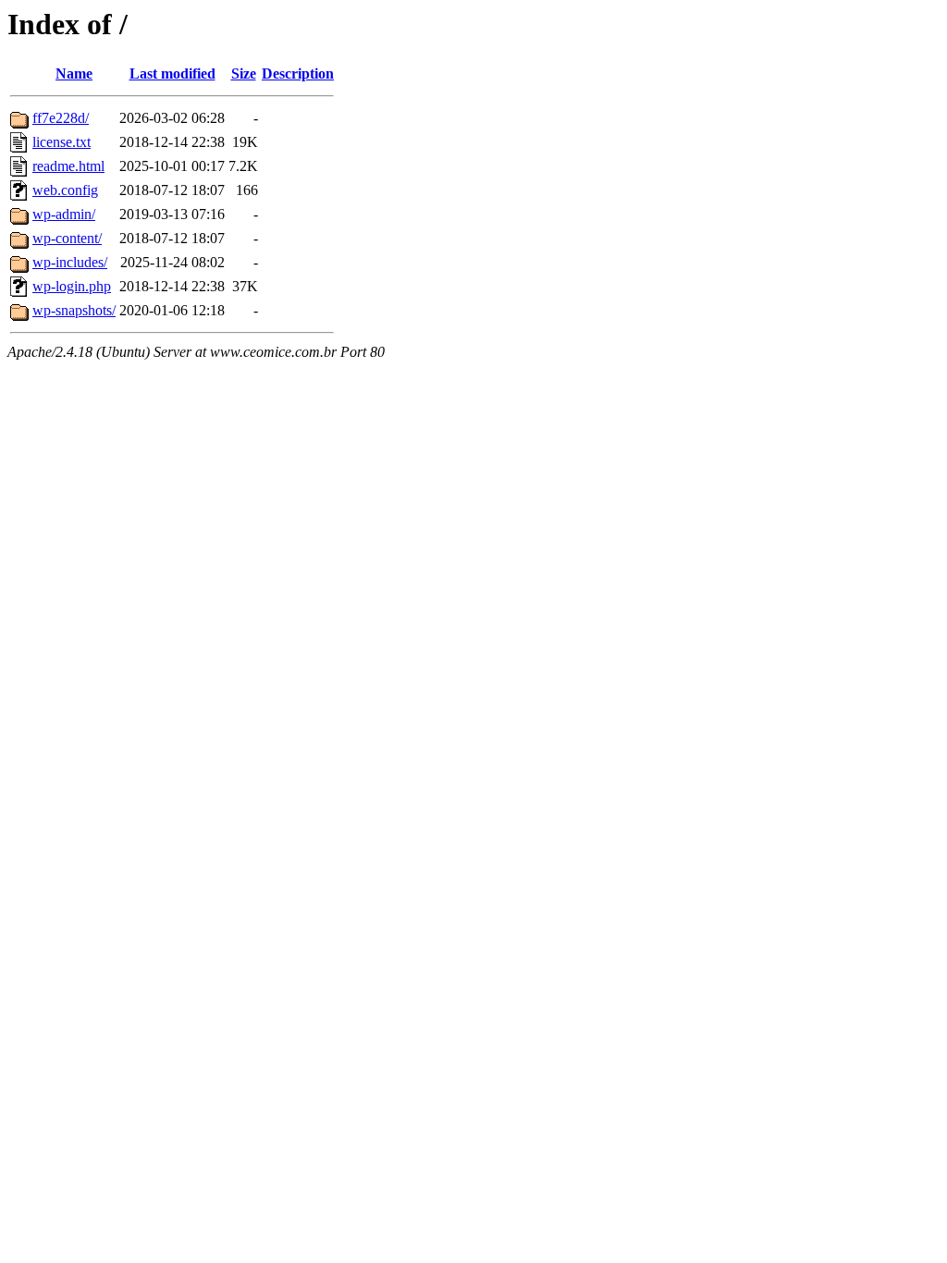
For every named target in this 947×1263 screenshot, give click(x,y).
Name (73, 73)
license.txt (61, 142)
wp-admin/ (63, 214)
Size (243, 73)
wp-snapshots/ (74, 310)
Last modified (172, 73)
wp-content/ (67, 238)
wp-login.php (71, 286)
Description (298, 73)
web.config (65, 190)
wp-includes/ (69, 262)
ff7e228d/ (60, 118)
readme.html (68, 166)
